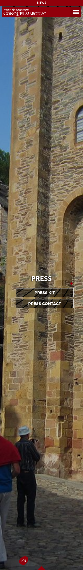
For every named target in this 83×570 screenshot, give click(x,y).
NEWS (41, 2)
